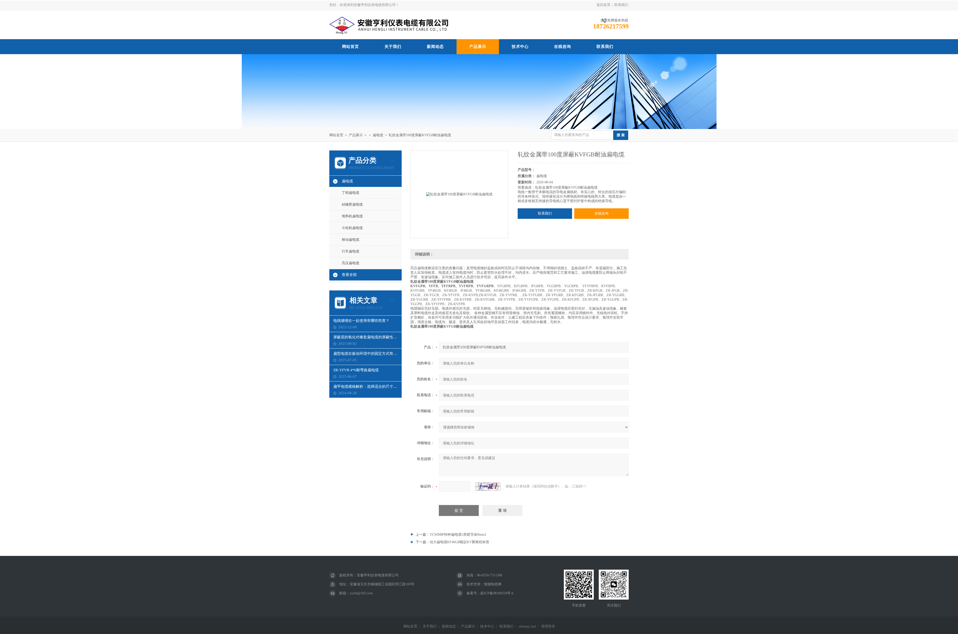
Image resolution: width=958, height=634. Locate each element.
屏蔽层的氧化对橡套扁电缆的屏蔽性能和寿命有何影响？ (365, 337)
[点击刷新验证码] (488, 486)
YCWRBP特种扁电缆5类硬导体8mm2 (458, 534)
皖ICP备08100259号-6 (496, 593)
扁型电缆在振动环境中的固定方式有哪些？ (365, 354)
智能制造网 (492, 584)
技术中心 (520, 46)
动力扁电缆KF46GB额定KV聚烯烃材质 (459, 542)
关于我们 (392, 46)
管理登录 (548, 626)
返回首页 (603, 5)
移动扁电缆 (350, 240)
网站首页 (350, 46)
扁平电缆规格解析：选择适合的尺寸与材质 (365, 386)
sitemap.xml (527, 626)
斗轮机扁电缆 (352, 228)
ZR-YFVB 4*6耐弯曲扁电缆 (356, 370)
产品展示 (477, 46)
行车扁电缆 (350, 251)
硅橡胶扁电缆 (352, 204)
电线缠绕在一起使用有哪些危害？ (361, 321)
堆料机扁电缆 (352, 216)
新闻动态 (435, 46)
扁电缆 (378, 135)
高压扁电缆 (350, 263)
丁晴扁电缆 (350, 193)
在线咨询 (562, 46)
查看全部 (349, 275)
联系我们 (621, 5)
